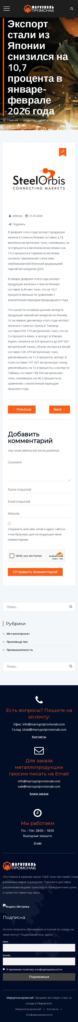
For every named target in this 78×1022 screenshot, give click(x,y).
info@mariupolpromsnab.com (39, 781)
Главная (12, 120)
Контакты (39, 737)
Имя (5, 941)
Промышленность (20, 650)
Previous (23, 409)
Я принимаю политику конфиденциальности (34, 969)
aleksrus (17, 216)
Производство (17, 642)
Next (58, 409)
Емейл (6, 955)
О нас (38, 843)
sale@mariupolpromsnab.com (39, 786)
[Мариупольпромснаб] (39, 8)
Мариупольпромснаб (20, 997)
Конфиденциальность (39, 1014)
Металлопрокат (18, 633)
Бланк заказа (39, 793)
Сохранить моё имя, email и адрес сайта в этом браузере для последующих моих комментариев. (36, 534)
